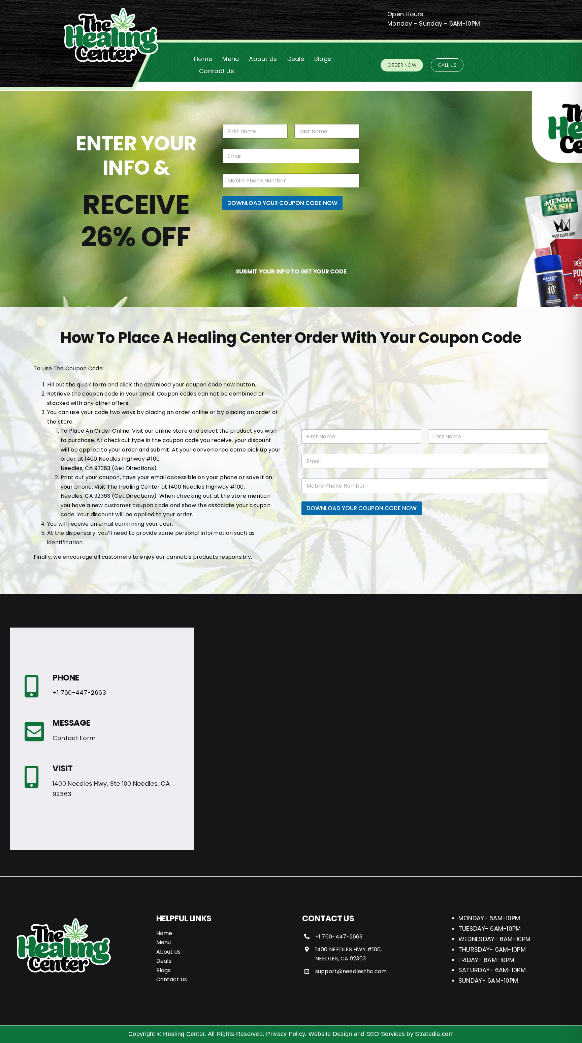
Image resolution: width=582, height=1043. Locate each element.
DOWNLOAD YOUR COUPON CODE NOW (282, 203)
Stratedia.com (434, 1034)
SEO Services (385, 1034)
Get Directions (134, 468)
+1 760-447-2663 (79, 692)
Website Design (330, 1034)
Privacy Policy (285, 1034)
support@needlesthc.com (351, 971)
